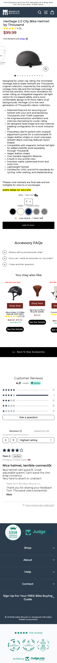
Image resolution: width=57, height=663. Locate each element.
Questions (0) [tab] (41, 431)
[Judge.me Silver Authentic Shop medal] (28, 645)
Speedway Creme (20, 211)
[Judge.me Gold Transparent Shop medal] (14, 645)
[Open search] (6, 440)
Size (26, 195)
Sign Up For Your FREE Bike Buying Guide (27, 597)
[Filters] (13, 440)
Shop (27, 548)
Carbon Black (36, 211)
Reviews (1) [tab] (15, 431)
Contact (27, 584)
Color (28, 206)
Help (27, 572)
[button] (9, 28)
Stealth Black (12, 211)
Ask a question (28, 417)
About (27, 560)
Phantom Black (44, 211)
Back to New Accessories (31, 352)
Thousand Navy (28, 211)
